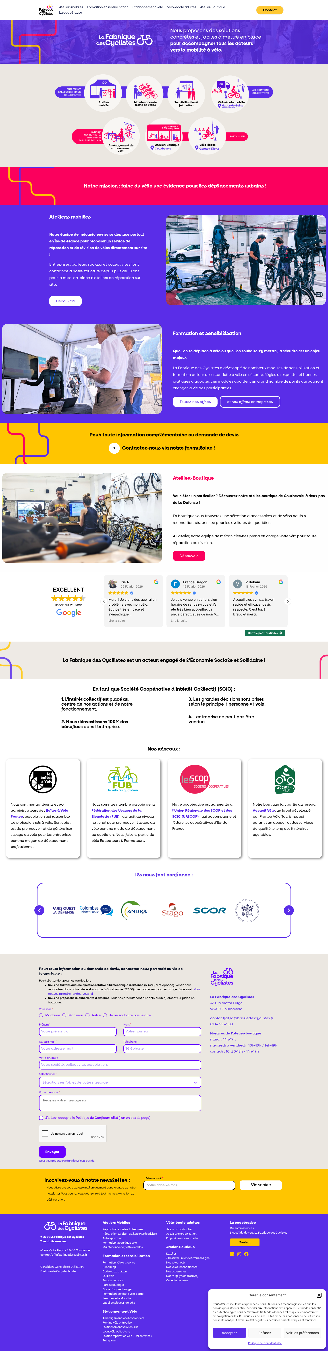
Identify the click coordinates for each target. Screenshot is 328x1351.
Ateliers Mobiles (116, 1222)
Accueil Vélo (264, 810)
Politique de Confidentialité (265, 1343)
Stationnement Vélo (120, 1311)
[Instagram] (239, 1254)
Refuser (264, 1333)
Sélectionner (48, 1074)
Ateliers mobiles (71, 7)
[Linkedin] (232, 1254)
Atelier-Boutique (212, 7)
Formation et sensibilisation (108, 7)
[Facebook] (246, 1254)
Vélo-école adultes (181, 7)
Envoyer (52, 1152)
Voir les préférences (302, 1333)
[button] (319, 1295)
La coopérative (70, 12)
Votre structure (49, 1058)
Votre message (49, 1092)
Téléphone (130, 1042)
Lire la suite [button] (116, 620)
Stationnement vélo (148, 7)
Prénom (44, 1025)
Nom (127, 1025)
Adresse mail (48, 1042)
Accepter (229, 1333)
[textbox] (116, 1082)
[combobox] (120, 1082)
